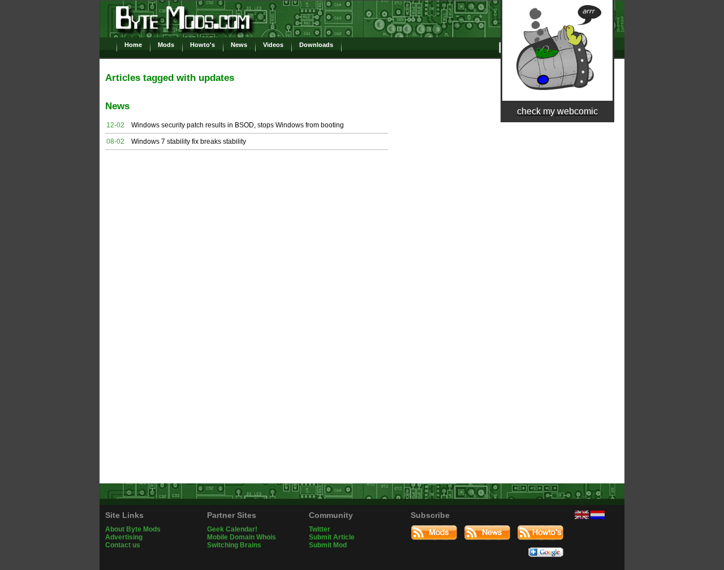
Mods (166, 44)
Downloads (316, 44)
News (239, 44)
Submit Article (332, 537)
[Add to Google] (545, 560)
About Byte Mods (133, 529)
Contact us (122, 545)
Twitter (319, 529)
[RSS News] (487, 543)
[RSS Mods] (434, 543)
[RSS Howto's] (540, 543)
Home (133, 44)
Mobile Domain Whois (241, 537)
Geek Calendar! (232, 529)
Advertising (124, 537)
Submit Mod (328, 545)
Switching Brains (234, 545)
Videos (273, 44)
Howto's (202, 44)
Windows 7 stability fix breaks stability (188, 141)
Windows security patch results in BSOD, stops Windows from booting (237, 125)
